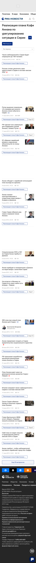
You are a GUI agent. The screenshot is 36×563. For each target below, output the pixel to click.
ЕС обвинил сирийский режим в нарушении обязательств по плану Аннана (10, 143)
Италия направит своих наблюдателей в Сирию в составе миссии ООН (17, 389)
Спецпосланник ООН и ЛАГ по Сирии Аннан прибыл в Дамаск (12, 254)
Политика (5, 482)
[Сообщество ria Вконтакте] (20, 470)
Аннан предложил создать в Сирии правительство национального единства (17, 342)
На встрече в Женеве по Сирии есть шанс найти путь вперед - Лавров (12, 283)
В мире (31, 482)
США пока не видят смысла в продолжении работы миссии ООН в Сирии (12, 434)
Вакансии (5, 493)
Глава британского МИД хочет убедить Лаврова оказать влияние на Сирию (12, 419)
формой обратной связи (10, 546)
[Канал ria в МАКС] (5, 470)
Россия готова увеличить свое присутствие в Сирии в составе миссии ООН (16, 70)
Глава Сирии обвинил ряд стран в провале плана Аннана (11, 214)
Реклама (17, 485)
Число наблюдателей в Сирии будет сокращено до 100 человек (15, 56)
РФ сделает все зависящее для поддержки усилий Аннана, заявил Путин (12, 126)
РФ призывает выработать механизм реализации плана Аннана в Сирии (12, 358)
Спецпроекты (7, 485)
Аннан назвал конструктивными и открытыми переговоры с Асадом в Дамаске (11, 197)
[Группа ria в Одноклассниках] (27, 470)
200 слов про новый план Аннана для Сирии (11, 321)
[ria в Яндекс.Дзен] (13, 470)
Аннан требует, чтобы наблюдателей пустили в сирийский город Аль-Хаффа (16, 449)
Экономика (23, 482)
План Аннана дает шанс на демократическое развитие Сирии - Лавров (15, 374)
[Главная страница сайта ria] (12, 19)
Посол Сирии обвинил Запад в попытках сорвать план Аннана (12, 403)
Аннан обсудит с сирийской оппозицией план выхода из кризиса (17, 182)
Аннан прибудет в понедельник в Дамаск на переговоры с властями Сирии (17, 268)
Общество (13, 482)
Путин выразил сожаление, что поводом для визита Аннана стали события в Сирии (12, 110)
